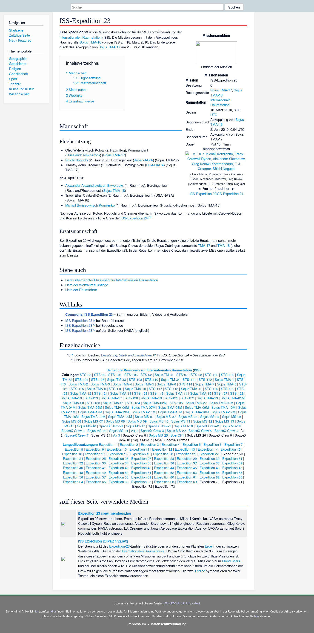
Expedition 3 (150, 444)
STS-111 (189, 379)
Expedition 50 (118, 472)
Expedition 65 (96, 481)
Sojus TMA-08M (170, 407)
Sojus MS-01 (144, 416)
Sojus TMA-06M (117, 407)
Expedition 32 (73, 463)
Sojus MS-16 (86, 425)
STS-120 (211, 388)
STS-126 (140, 393)
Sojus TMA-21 (113, 402)
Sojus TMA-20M (120, 416)
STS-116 (115, 388)
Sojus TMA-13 (120, 393)
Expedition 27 (141, 458)
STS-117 (155, 388)
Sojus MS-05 (231, 416)
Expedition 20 (163, 453)
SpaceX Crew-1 (159, 425)
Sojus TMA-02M (155, 402)
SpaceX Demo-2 (111, 425)
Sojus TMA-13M (117, 411)
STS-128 (236, 393)
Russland (73, 154)
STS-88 (85, 374)
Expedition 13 (185, 449)
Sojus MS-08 (115, 421)
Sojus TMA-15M (170, 411)
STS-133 (93, 402)
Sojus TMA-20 (73, 402)
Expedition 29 (187, 458)
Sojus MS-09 (137, 421)
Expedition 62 (210, 477)
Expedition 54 (210, 472)
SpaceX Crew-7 (76, 435)
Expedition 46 (210, 467)
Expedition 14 (208, 449)
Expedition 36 (164, 463)
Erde (208, 546)
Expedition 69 (187, 481)
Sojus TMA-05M (90, 407)
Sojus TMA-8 (226, 384)
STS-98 (196, 374)
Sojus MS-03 (187, 416)
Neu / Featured (20, 40)
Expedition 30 (210, 458)
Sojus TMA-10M (223, 407)
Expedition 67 (141, 481)
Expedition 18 (118, 453)
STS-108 (135, 379)
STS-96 (100, 374)
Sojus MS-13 (224, 421)
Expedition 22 (209, 453)
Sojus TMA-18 (114, 190)
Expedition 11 (139, 449)
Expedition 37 (187, 463)
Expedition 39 (232, 463)
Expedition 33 (96, 463)
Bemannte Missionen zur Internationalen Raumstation (149, 370)
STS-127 (220, 393)
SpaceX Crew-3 (73, 430)
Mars (236, 560)
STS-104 (81, 379)
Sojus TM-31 (164, 374)
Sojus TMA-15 (200, 393)
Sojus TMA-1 (224, 379)
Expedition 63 (232, 477)
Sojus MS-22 (176, 430)
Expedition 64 (73, 481)
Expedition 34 (118, 463)
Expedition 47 (232, 467)
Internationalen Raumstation (80, 37)
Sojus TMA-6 (166, 384)
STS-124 (100, 393)
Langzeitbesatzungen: (80, 444)
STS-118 (171, 388)
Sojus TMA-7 (204, 384)
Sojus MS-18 (183, 425)
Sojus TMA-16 (90, 42)
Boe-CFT (177, 435)
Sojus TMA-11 (191, 388)
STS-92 (146, 374)
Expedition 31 (232, 458)
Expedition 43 (141, 467)
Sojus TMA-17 (221, 90)
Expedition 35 (141, 463)
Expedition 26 (118, 458)
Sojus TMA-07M (143, 407)
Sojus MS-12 (202, 421)
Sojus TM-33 (116, 379)
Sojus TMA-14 (176, 393)
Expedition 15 (230, 449)
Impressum (137, 624)
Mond (226, 560)
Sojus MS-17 (135, 425)
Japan (138, 160)
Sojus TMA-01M (233, 397)
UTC (213, 114)
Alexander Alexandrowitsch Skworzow (94, 185)
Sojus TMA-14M (143, 411)
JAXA (148, 160)
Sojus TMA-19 (207, 397)
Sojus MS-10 (158, 421)
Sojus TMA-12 (80, 393)
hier (36, 611)
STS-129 (91, 397)
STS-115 (77, 388)
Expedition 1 (108, 444)
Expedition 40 (73, 467)
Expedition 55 (232, 472)
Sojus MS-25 (158, 435)
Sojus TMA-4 (122, 384)
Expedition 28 (164, 458)
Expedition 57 (96, 477)
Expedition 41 (96, 467)
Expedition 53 (187, 472)
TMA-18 (223, 245)
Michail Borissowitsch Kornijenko (90, 205)
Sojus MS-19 (231, 425)
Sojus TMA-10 (135, 388)
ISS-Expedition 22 (202, 193)
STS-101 (115, 374)
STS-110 (151, 379)
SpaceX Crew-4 (152, 430)
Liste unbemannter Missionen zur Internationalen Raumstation (111, 279)
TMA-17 (204, 245)
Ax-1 (134, 430)
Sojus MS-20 (96, 430)
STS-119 (156, 393)
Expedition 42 (118, 467)
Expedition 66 (118, 481)
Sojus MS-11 (180, 421)
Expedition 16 (72, 453)
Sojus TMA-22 (196, 402)
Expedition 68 (164, 481)
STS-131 (171, 397)
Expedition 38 (210, 463)
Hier (53, 611)
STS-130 (131, 397)
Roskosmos (91, 154)
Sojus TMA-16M (197, 411)
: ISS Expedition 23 (89, 314)
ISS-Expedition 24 (229, 193)
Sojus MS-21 (118, 430)
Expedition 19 (140, 453)
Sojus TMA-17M (223, 411)
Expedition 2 (129, 444)
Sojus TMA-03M (221, 402)
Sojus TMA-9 (96, 388)
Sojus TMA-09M (197, 407)
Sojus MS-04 (209, 416)
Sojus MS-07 (93, 421)
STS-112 (205, 379)
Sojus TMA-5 (144, 384)
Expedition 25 (96, 458)
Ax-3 (116, 435)
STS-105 (97, 379)
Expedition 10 (117, 449)
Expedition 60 (164, 477)
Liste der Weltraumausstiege (86, 284)
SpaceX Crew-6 (226, 430)
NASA (159, 164)
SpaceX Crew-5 (200, 430)
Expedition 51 (141, 472)
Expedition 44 (164, 467)
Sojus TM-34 (170, 379)
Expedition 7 (233, 444)
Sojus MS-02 (166, 416)
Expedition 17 (95, 453)
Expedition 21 (186, 453)
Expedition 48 (73, 472)
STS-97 (182, 374)
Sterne (200, 570)
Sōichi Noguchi (76, 160)
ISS (197, 370)
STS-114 (185, 384)
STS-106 (131, 374)
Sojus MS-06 (71, 421)
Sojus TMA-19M (93, 416)
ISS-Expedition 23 (78, 320)
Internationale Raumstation (220, 102)
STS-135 (176, 402)
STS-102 (211, 374)
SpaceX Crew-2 (207, 425)
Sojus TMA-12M (90, 411)
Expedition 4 (171, 444)
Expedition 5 (192, 444)
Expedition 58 (118, 477)
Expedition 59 (141, 477)
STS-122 (227, 388)
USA (149, 164)
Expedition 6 (212, 444)
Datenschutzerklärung (168, 624)
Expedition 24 (73, 458)
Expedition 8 (74, 449)
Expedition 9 (95, 449)
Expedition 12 (162, 449)
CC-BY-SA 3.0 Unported (181, 603)
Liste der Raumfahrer (81, 289)
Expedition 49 (96, 472)
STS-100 (227, 374)
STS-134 (133, 402)
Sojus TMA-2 (78, 384)
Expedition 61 (187, 477)
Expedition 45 (187, 467)
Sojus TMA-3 (100, 384)
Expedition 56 (73, 477)
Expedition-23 (119, 546)
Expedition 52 (164, 472)
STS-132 (187, 397)
